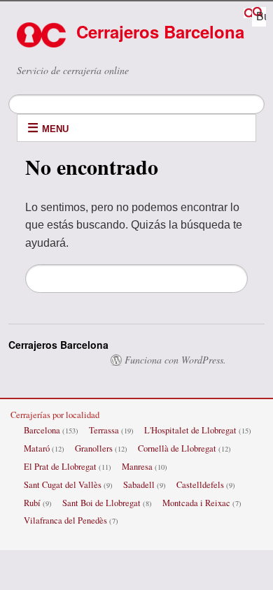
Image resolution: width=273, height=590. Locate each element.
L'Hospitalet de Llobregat (190, 430)
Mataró (37, 448)
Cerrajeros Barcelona (160, 31)
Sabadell (139, 485)
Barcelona (42, 430)
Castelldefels (200, 485)
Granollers (94, 448)
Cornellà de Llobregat (177, 448)
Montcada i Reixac (196, 503)
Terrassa (104, 430)
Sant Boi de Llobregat (101, 503)
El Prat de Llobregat (60, 467)
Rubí (32, 503)
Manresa (137, 467)
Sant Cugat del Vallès (63, 485)
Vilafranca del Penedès (65, 520)
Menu (55, 129)
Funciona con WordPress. (175, 360)
